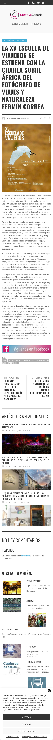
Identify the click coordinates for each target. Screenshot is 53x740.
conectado (25, 556)
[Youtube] (43, 2)
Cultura (6, 40)
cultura (18, 360)
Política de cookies (12, 737)
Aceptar (26, 717)
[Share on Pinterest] (49, 118)
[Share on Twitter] (40, 118)
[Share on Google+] (45, 118)
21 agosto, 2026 (24, 431)
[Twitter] (38, 2)
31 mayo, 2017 (25, 118)
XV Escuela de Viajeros (10, 363)
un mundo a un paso (41, 360)
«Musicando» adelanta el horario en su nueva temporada (26, 426)
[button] (49, 691)
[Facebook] (28, 2)
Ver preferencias (27, 731)
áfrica (4, 360)
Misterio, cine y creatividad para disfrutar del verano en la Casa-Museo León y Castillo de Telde (25, 460)
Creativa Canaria (11, 431)
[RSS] (33, 2)
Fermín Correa (28, 360)
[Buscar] (5, 2)
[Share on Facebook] (36, 118)
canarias (11, 360)
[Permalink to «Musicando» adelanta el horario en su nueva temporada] (26, 444)
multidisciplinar (18, 40)
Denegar (26, 724)
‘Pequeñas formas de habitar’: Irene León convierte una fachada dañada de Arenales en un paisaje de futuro (25, 496)
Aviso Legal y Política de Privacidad (34, 737)
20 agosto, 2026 (24, 502)
